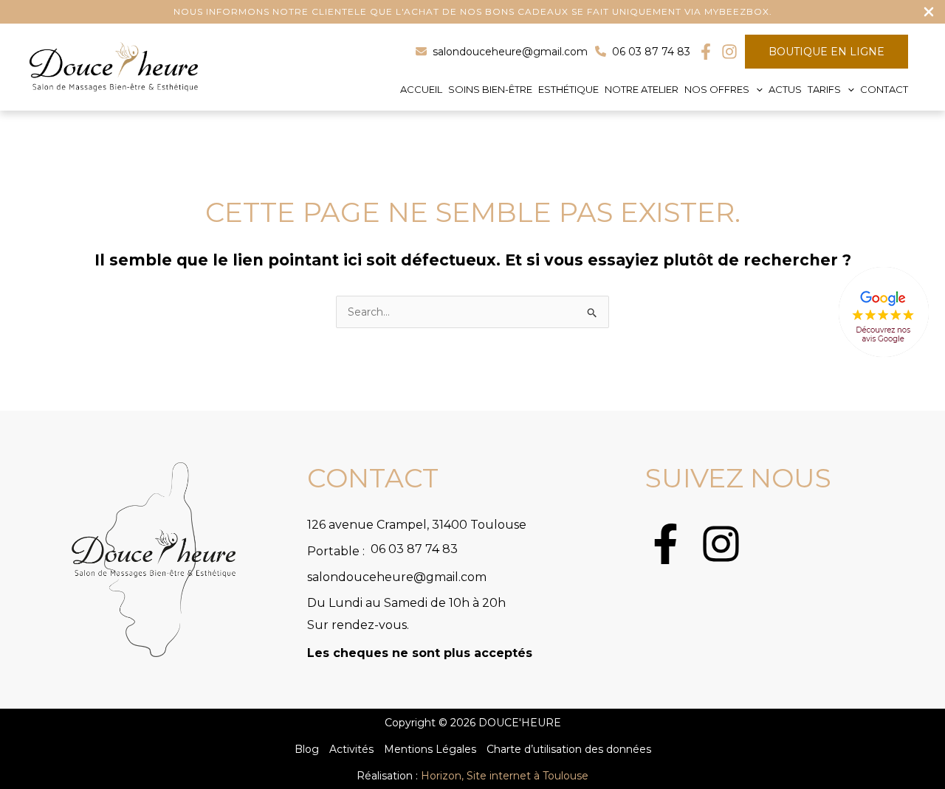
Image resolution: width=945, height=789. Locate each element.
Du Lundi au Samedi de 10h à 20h (406, 603)
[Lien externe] (883, 312)
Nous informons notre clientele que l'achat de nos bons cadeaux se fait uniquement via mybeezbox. (472, 11)
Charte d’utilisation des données (569, 749)
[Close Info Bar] (929, 12)
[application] (756, 89)
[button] (720, 89)
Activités (351, 749)
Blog (307, 749)
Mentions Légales (430, 749)
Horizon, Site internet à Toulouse (504, 775)
